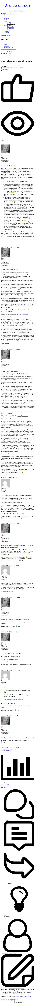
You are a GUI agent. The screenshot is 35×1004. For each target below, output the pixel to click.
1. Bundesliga (10, 27)
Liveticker (6, 18)
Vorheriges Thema (6, 750)
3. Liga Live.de (17, 5)
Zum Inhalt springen (10, 13)
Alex (14, 67)
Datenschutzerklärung (6, 999)
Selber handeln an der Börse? (16, 988)
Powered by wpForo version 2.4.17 (22, 996)
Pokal (8, 29)
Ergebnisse (7, 31)
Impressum (15, 999)
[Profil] (1, 157)
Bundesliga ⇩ (7, 25)
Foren (5, 44)
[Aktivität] (2, 157)
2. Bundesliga (10, 28)
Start (5, 16)
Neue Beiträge (11, 24)
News (5, 19)
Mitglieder (6, 46)
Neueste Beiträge (8, 47)
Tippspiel (6, 32)
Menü (2, 13)
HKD (15, 953)
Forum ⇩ (6, 21)
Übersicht (9, 22)
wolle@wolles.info (23, 314)
